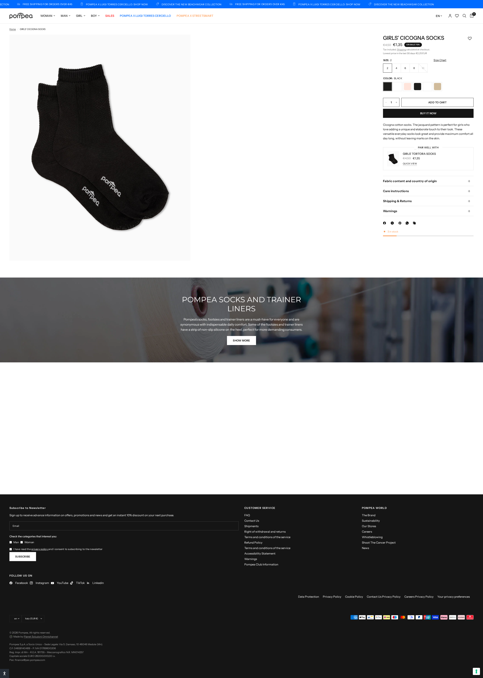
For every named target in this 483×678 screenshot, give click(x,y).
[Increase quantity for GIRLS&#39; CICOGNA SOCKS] (396, 102)
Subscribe (22, 556)
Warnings (390, 211)
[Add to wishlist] (470, 38)
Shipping (401, 49)
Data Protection (308, 596)
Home (12, 29)
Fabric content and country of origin (410, 181)
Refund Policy (253, 542)
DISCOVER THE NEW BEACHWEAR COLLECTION (168, 4)
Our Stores (369, 526)
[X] (393, 223)
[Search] (464, 15)
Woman (46, 16)
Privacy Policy (332, 596)
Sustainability (371, 520)
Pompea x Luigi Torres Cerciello (145, 16)
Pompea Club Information (261, 564)
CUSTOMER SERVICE (259, 508)
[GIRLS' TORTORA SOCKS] (407, 86)
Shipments (251, 526)
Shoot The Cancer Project (379, 542)
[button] (241, 340)
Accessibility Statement (259, 553)
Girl (79, 16)
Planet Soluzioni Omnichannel (41, 636)
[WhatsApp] (408, 223)
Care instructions (396, 191)
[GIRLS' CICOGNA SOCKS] (387, 86)
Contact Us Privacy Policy (384, 596)
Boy (94, 16)
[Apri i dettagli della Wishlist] (457, 15)
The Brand (368, 515)
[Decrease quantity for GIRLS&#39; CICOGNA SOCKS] (386, 102)
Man (64, 16)
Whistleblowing (372, 537)
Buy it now (428, 113)
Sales (109, 16)
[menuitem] (48, 16)
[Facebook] (385, 223)
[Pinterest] (400, 223)
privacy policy (39, 549)
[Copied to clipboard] (415, 223)
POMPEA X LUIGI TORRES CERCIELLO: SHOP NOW (94, 4)
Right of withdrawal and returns (265, 531)
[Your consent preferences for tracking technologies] (476, 671)
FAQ (247, 515)
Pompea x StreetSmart (195, 16)
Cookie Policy (354, 596)
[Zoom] (182, 42)
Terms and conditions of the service (267, 537)
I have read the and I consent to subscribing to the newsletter (57, 549)
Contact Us (251, 520)
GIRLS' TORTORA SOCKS (419, 154)
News (365, 548)
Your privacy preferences (453, 596)
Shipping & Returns (397, 201)
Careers (367, 531)
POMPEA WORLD (374, 508)
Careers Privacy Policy (419, 596)
